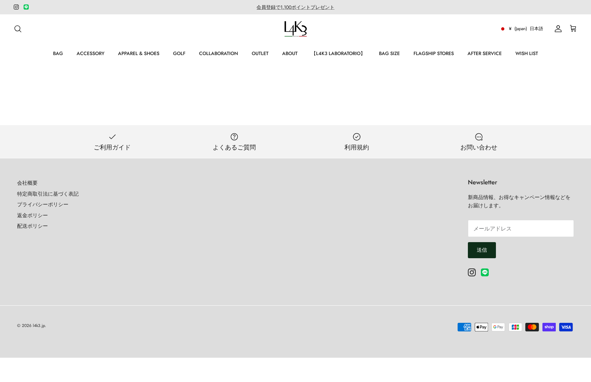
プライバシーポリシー (42, 204)
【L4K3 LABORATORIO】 (338, 53)
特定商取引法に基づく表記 (48, 194)
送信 (482, 250)
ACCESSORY (90, 53)
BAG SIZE (389, 53)
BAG (58, 53)
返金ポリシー (32, 215)
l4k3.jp (39, 325)
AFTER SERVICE (485, 53)
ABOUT (290, 53)
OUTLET (260, 53)
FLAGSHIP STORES (433, 53)
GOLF (179, 53)
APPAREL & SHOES (138, 53)
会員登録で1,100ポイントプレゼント (295, 7)
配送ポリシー (32, 226)
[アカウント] (556, 29)
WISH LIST (526, 53)
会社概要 (27, 183)
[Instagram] (16, 7)
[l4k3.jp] (296, 29)
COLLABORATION (218, 53)
